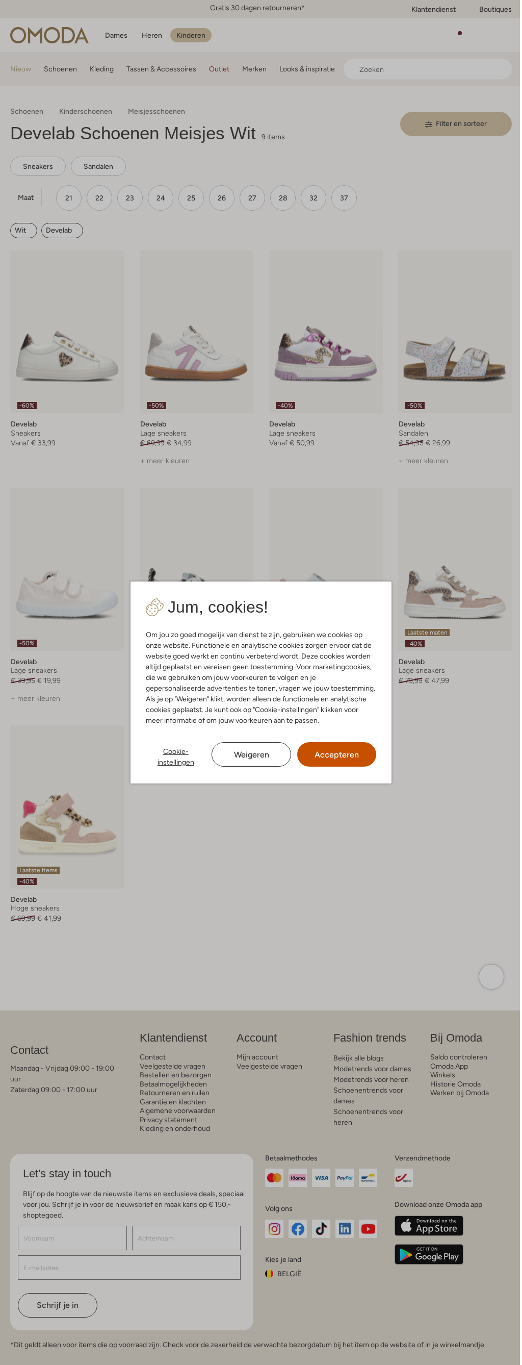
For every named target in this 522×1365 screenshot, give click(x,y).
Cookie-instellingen (176, 756)
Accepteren (337, 755)
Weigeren (251, 755)
